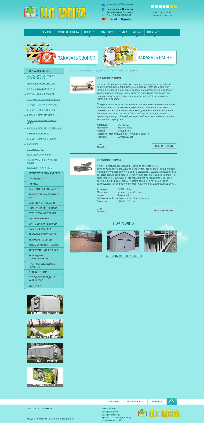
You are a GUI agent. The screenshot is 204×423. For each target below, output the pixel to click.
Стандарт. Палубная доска (41, 139)
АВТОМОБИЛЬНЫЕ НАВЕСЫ (44, 244)
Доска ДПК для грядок (39, 154)
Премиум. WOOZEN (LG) (38, 133)
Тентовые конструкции (43, 234)
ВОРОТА (33, 183)
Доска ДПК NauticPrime (39, 168)
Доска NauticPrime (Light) (40, 115)
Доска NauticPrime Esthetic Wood (41, 121)
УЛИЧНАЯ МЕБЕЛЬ (39, 218)
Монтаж (137, 32)
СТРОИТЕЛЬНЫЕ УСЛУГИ (42, 213)
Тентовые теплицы (40, 239)
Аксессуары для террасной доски (42, 161)
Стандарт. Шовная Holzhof (41, 110)
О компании (112, 401)
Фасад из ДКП (37, 178)
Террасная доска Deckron (41, 83)
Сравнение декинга (68, 32)
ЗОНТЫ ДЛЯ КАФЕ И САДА (43, 223)
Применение (106, 32)
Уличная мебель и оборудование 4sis (93, 71)
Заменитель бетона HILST (44, 189)
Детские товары (39, 272)
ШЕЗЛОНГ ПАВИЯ (109, 78)
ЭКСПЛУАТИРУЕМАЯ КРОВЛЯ (45, 173)
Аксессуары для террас (43, 250)
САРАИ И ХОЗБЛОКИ (40, 229)
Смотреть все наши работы (123, 256)
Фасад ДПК (32, 144)
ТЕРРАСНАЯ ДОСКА (39, 70)
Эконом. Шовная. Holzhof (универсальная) (41, 77)
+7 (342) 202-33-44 (164, 15)
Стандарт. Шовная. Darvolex (42, 104)
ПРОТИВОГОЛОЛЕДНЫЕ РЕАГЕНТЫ (42, 265)
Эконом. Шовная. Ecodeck (41, 94)
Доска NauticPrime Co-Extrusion (44, 128)
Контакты (157, 401)
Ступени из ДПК (35, 149)
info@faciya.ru (123, 4)
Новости (89, 32)
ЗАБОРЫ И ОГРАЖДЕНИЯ (42, 202)
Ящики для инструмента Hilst (44, 196)
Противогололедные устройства (42, 279)
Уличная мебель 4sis (119, 71)
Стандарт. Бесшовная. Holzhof (43, 99)
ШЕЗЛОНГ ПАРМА (109, 160)
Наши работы (154, 32)
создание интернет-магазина (42, 418)
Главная (46, 32)
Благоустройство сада (43, 208)
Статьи (123, 32)
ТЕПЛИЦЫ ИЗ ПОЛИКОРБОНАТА (38, 257)
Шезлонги (35, 285)
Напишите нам (135, 401)
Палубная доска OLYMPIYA (41, 89)
